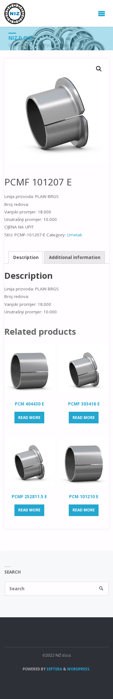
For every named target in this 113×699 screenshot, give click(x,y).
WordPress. (78, 669)
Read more (29, 417)
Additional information (74, 257)
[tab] (25, 257)
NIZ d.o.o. (21, 38)
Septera (54, 669)
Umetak (74, 235)
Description (26, 257)
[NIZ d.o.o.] (14, 13)
